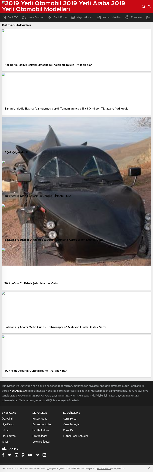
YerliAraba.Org (19, 391)
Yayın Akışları (85, 17)
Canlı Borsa (60, 17)
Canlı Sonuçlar (71, 424)
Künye (5, 430)
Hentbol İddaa (40, 430)
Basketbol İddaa (41, 424)
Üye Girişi (7, 419)
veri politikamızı (104, 469)
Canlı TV (12, 17)
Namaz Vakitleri (111, 17)
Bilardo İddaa (39, 436)
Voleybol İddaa (40, 442)
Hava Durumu (36, 17)
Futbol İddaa (39, 419)
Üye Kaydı (8, 424)
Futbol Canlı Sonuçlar (75, 436)
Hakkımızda (8, 436)
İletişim (6, 442)
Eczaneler (137, 17)
